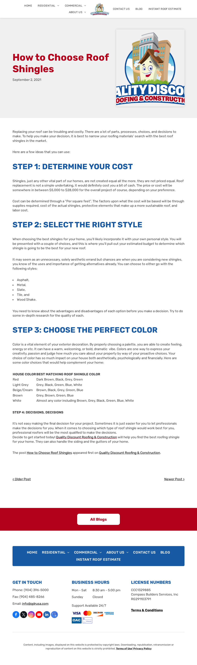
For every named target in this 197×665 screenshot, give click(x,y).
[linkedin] (46, 615)
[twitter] (23, 615)
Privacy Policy (142, 648)
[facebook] (16, 615)
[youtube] (39, 615)
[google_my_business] (54, 615)
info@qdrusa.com (35, 604)
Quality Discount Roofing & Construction (86, 437)
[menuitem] (28, 5)
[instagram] (31, 615)
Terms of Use (124, 648)
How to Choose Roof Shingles (49, 453)
